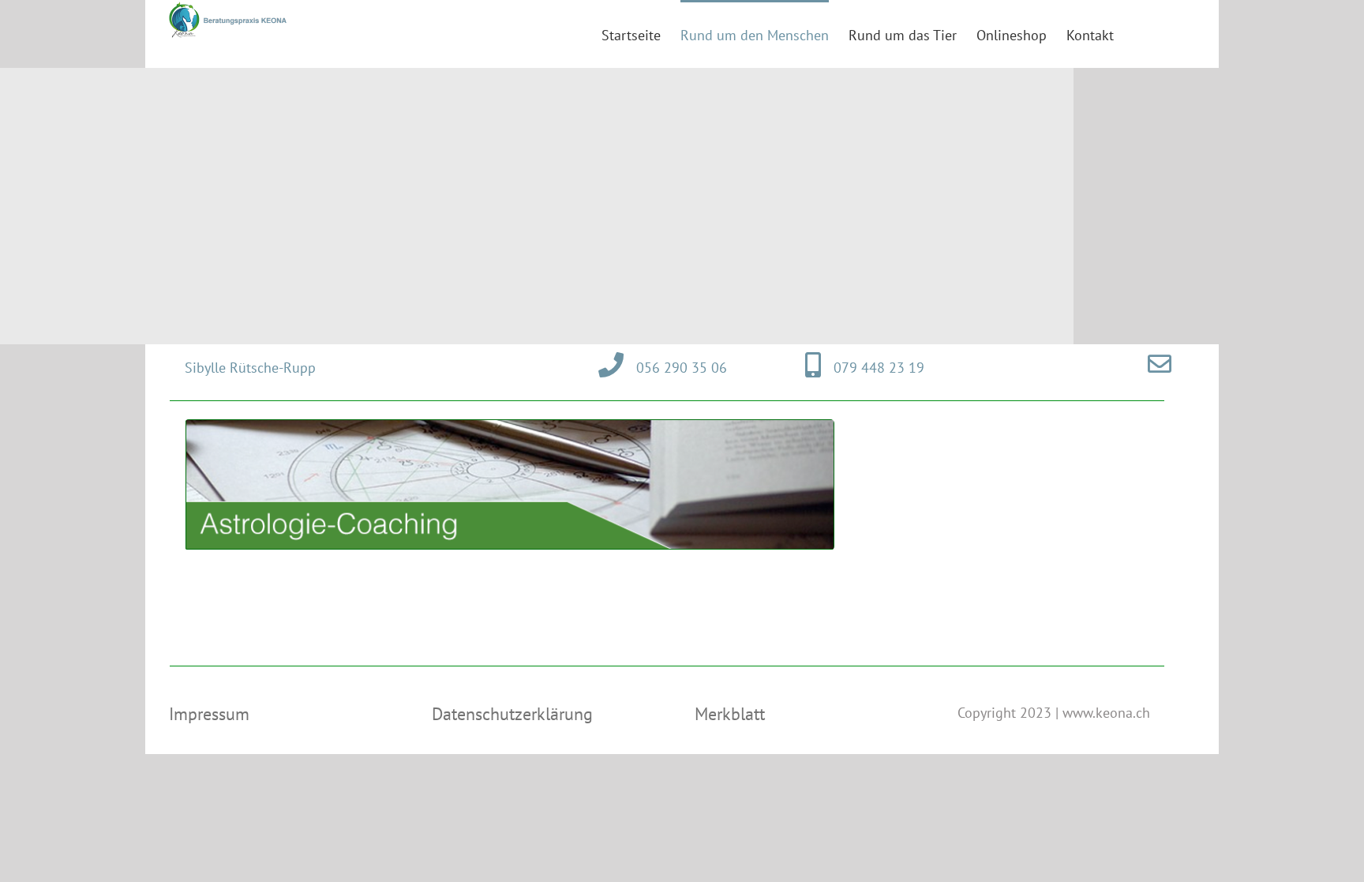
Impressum (209, 714)
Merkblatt (730, 714)
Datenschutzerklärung (512, 714)
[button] (1169, 34)
